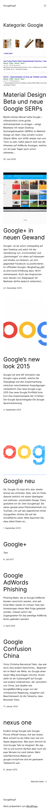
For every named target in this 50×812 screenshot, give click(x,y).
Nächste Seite (39, 781)
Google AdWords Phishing (15, 582)
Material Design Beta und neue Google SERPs (24, 101)
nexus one (17, 722)
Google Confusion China (17, 648)
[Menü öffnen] (45, 5)
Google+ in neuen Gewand (24, 234)
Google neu (19, 481)
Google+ (15, 544)
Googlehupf (9, 5)
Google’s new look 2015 (21, 363)
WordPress (32, 806)
